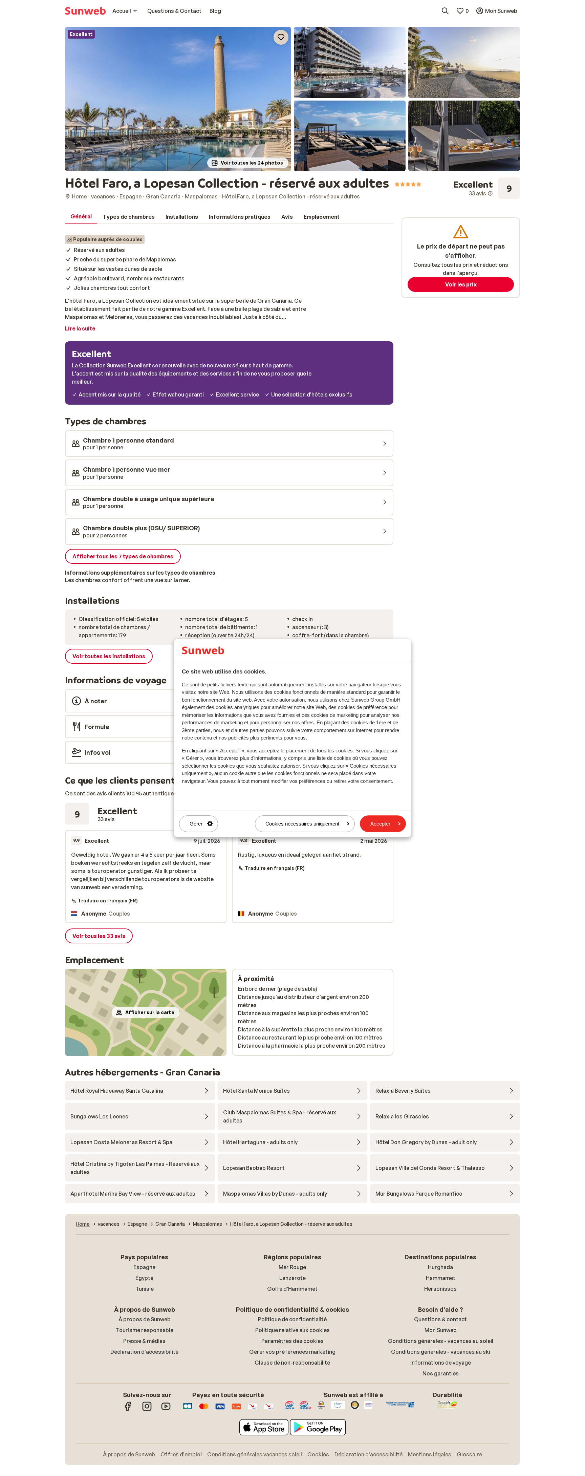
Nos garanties (440, 1373)
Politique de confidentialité (292, 1319)
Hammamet (440, 1278)
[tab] (81, 216)
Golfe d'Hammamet (292, 1288)
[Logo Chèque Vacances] (252, 1409)
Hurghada (440, 1267)
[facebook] (128, 1409)
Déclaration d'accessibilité (144, 1351)
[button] (178, 99)
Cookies (318, 1454)
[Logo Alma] (236, 1409)
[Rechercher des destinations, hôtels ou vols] (445, 11)
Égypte (144, 1278)
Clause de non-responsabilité (292, 1362)
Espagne (144, 1267)
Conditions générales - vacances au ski (440, 1351)
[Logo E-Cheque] (268, 1409)
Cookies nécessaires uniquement (302, 824)
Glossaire (469, 1454)
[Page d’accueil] (85, 11)
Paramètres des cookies (292, 1341)
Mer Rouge (292, 1267)
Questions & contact (440, 1319)
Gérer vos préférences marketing (292, 1351)
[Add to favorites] (281, 37)
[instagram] (147, 1409)
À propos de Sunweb (144, 1319)
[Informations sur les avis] (490, 193)
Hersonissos (440, 1288)
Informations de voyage (440, 1362)
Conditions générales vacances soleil (254, 1454)
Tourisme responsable (144, 1330)
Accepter (380, 824)
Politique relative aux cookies (292, 1330)
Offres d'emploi (181, 1454)
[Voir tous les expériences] (486, 188)
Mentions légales (429, 1454)
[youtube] (165, 1409)
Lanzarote (292, 1278)
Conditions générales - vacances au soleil (440, 1341)
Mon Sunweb (441, 1330)
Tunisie (144, 1288)
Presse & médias (144, 1341)
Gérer (196, 824)
